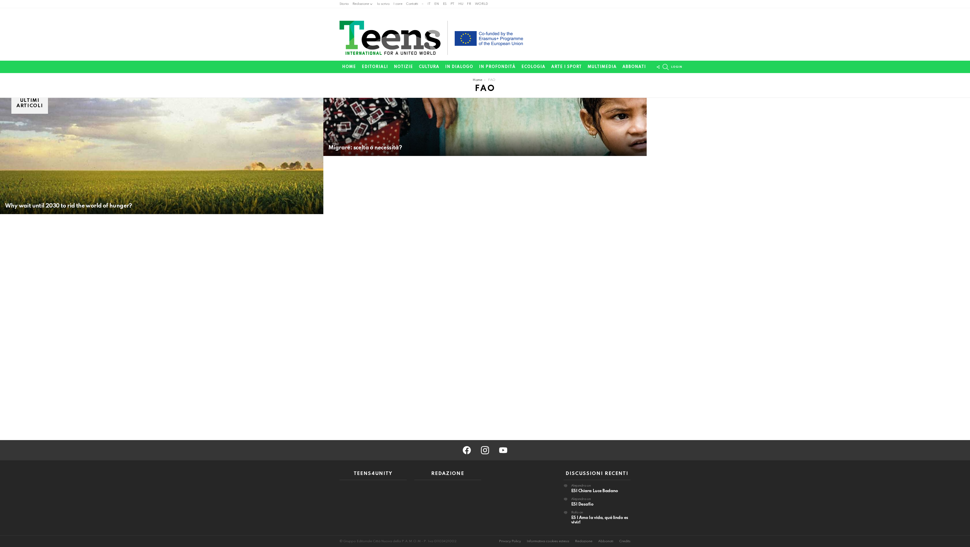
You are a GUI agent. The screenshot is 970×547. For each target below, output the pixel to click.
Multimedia (602, 67)
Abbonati (634, 67)
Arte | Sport (566, 67)
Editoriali (375, 67)
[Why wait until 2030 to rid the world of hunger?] (161, 156)
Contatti (412, 4)
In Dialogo (459, 67)
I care (397, 4)
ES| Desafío (582, 504)
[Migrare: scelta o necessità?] (485, 127)
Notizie (403, 67)
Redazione (360, 4)
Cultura (429, 67)
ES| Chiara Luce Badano (594, 491)
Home (349, 67)
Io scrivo (383, 4)
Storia (344, 4)
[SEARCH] (666, 67)
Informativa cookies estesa (548, 541)
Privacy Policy (510, 541)
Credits (624, 541)
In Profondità (497, 67)
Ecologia (533, 67)
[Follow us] (658, 67)
